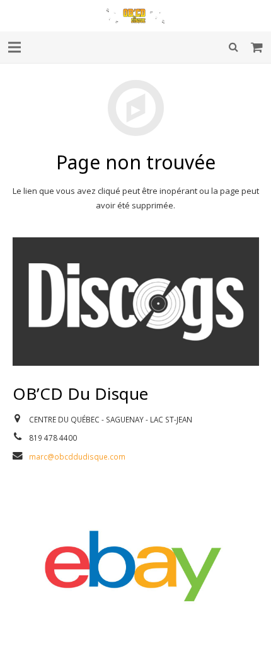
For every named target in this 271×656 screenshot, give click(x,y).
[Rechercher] (233, 47)
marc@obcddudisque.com (77, 456)
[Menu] (15, 47)
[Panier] (257, 47)
